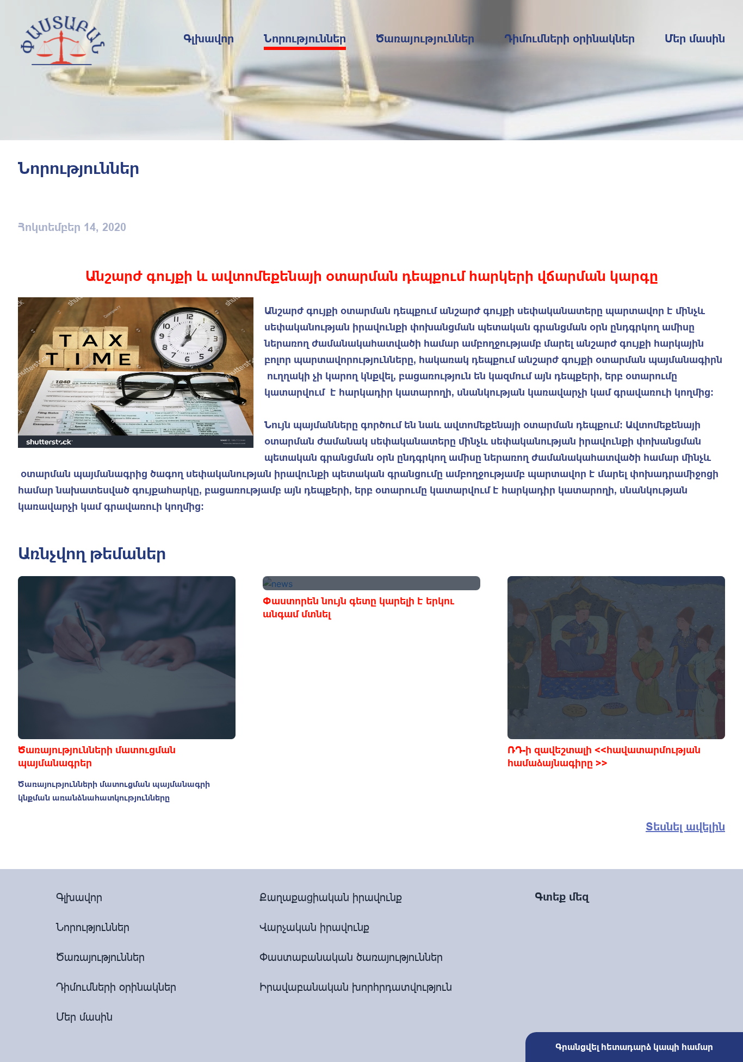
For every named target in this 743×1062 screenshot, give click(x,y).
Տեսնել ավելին (685, 826)
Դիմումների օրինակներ (569, 38)
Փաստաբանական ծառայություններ (351, 957)
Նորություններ (305, 38)
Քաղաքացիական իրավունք (330, 897)
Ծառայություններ (425, 38)
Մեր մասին (695, 38)
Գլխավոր (208, 38)
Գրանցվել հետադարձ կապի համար (634, 1047)
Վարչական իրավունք (314, 927)
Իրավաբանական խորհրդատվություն (355, 986)
